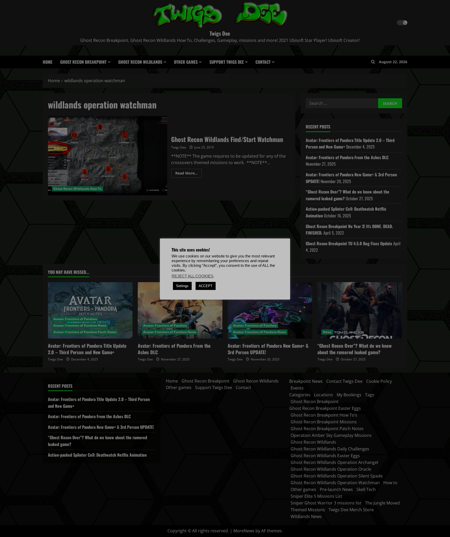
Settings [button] (182, 286)
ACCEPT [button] (206, 286)
